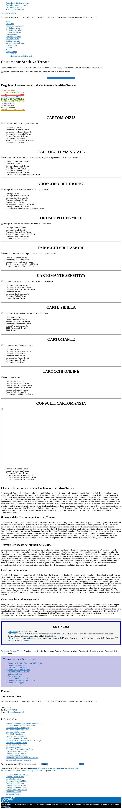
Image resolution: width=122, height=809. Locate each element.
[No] (10, 807)
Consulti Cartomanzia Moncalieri (18, 760)
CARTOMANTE (7, 105)
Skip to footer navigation (15, 9)
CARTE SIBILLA (8, 103)
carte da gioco (35, 638)
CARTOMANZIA (8, 90)
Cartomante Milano (13, 794)
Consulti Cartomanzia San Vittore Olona (21, 725)
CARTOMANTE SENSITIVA (13, 101)
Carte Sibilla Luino (15, 674)
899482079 (13, 710)
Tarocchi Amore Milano (15, 783)
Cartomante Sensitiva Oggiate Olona (19, 749)
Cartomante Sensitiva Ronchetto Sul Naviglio (25, 663)
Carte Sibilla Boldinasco (15, 734)
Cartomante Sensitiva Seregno (19, 670)
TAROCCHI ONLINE (10, 107)
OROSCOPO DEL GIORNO (12, 95)
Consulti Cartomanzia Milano (17, 775)
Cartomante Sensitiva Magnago (17, 728)
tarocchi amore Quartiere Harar (17, 730)
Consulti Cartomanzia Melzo (18, 667)
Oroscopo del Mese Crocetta (18, 672)
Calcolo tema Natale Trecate (16, 751)
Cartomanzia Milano (8, 13)
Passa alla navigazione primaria (17, 3)
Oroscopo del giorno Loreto (16, 743)
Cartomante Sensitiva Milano (17, 781)
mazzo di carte (77, 634)
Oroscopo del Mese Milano (16, 785)
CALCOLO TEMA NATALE (12, 92)
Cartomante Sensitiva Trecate (12, 651)
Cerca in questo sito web (10, 764)
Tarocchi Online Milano (15, 777)
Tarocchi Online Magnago (15, 736)
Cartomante (13, 632)
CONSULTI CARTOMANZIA (13, 110)
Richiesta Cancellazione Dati (66, 768)
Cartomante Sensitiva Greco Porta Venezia (22, 758)
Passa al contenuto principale (16, 5)
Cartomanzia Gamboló (16, 665)
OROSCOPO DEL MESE (11, 97)
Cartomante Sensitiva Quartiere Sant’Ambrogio (23, 741)
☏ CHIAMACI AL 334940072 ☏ (61, 78)
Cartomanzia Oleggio (16, 682)
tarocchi (25, 636)
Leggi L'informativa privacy (42, 768)
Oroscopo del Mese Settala (16, 753)
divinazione (37, 634)
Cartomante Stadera (13, 747)
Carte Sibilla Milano (13, 779)
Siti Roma (51, 770)
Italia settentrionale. (23, 640)
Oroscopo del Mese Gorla (15, 732)
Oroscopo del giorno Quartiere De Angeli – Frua (24, 723)
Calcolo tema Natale (15, 676)
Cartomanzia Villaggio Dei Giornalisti (22, 680)
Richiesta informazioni (15, 712)
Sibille (53, 636)
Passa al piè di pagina (14, 7)
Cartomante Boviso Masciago (17, 756)
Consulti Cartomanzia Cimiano (17, 738)
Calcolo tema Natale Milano (16, 790)
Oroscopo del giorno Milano (16, 787)
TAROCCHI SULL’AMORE (12, 99)
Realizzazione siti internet (10, 770)
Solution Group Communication (34, 770)
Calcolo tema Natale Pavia (16, 745)
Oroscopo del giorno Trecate (18, 678)
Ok (7, 807)
